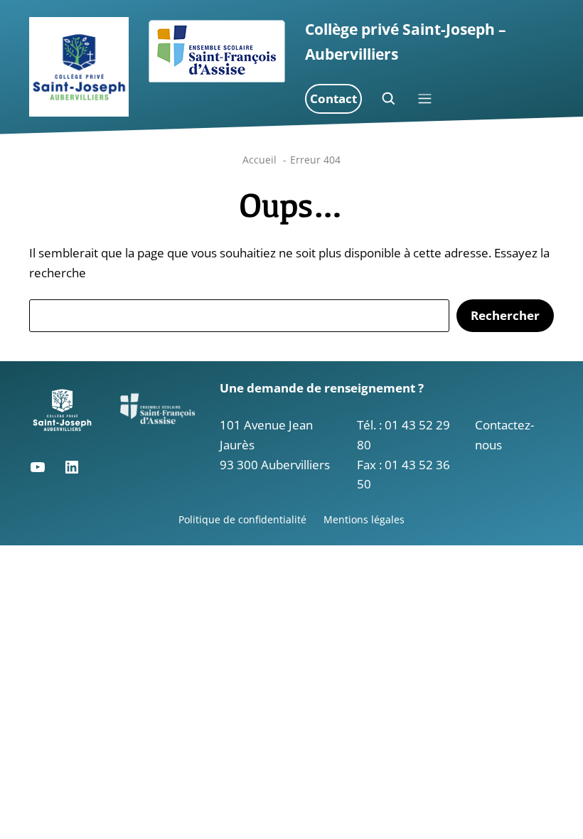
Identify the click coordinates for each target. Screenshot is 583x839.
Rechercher (505, 315)
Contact (333, 98)
